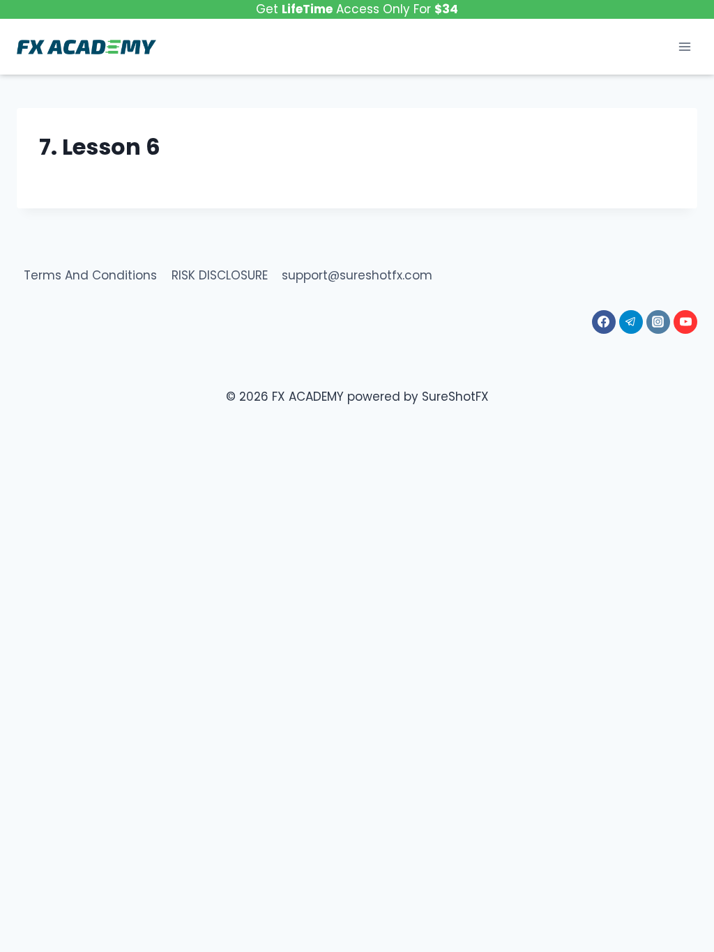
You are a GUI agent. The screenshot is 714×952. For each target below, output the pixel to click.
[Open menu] (684, 47)
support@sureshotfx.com (357, 275)
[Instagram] (658, 322)
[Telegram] (631, 322)
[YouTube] (685, 322)
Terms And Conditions (90, 275)
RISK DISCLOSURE (220, 275)
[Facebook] (604, 322)
